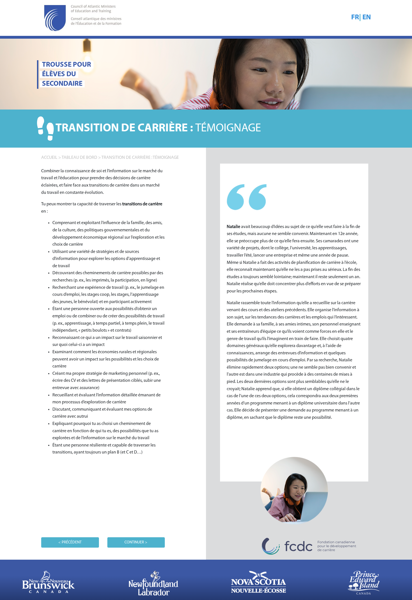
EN (366, 17)
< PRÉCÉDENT (70, 542)
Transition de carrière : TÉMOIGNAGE (140, 157)
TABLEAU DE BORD (79, 157)
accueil (49, 157)
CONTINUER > (135, 542)
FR (355, 17)
